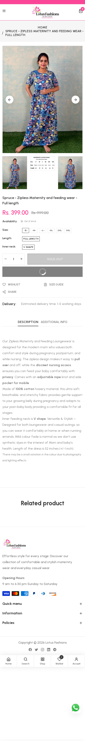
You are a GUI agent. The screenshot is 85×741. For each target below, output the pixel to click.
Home (42, 27)
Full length (31, 238)
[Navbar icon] (4, 11)
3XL (68, 230)
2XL (60, 230)
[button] (81, 11)
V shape (28, 247)
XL (51, 230)
